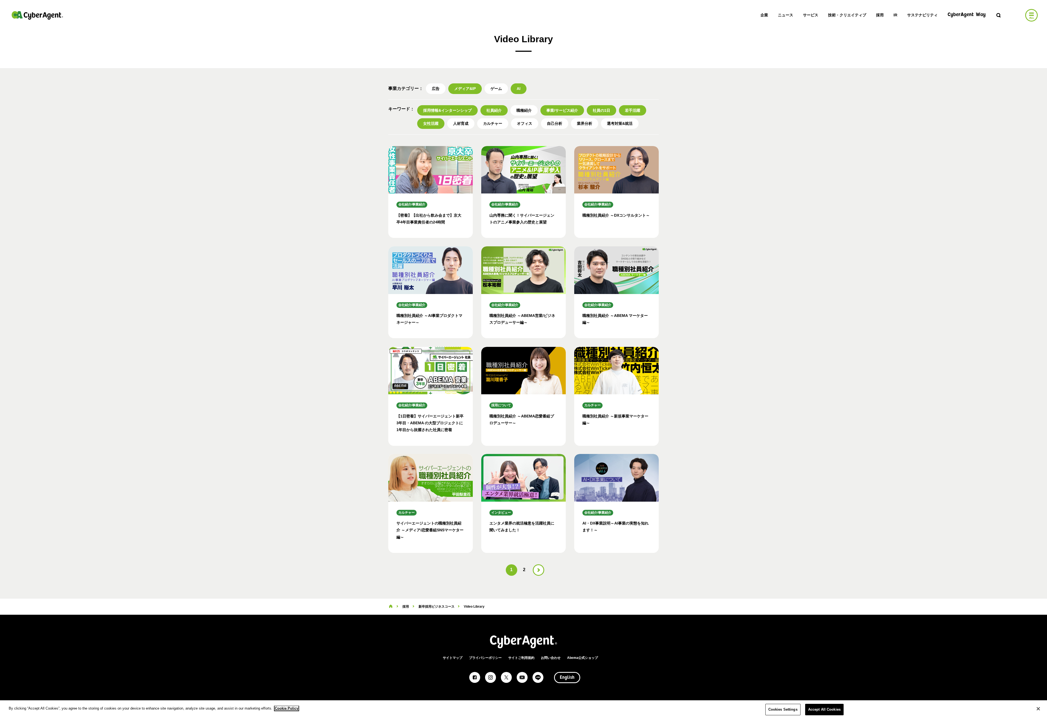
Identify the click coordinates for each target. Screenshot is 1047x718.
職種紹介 (524, 110)
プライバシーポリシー (485, 658)
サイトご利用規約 (521, 658)
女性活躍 (430, 123)
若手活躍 (632, 110)
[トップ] (390, 606)
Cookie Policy (286, 708)
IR (895, 15)
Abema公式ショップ (582, 658)
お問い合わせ (551, 658)
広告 (436, 88)
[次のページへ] (538, 570)
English (567, 677)
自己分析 (554, 123)
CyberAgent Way (966, 15)
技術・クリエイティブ (847, 15)
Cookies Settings (783, 709)
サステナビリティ (922, 15)
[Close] (1038, 709)
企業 (764, 15)
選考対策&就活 (620, 123)
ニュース (785, 15)
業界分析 (584, 123)
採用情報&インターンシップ (447, 110)
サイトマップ (452, 658)
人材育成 (460, 123)
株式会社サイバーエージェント (37, 15)
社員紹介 (494, 110)
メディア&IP (465, 88)
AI (519, 88)
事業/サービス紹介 (562, 110)
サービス (810, 15)
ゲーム (496, 88)
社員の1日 (601, 110)
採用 (880, 15)
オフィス (524, 123)
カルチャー (492, 123)
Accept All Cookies (824, 709)
